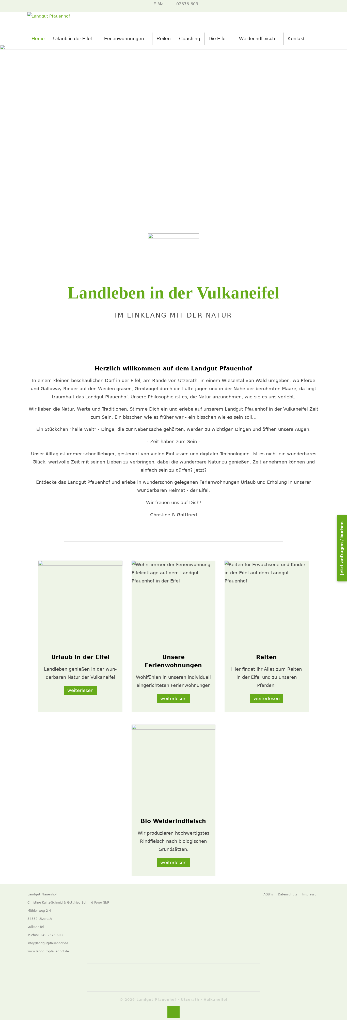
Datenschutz (287, 894)
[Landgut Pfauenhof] (48, 22)
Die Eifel (218, 38)
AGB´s (268, 894)
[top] (173, 1012)
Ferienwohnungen (124, 38)
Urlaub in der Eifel (72, 38)
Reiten (163, 38)
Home (38, 38)
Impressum (311, 894)
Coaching (189, 38)
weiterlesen (80, 690)
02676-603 (187, 4)
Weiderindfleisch (257, 38)
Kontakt (296, 38)
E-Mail (159, 4)
